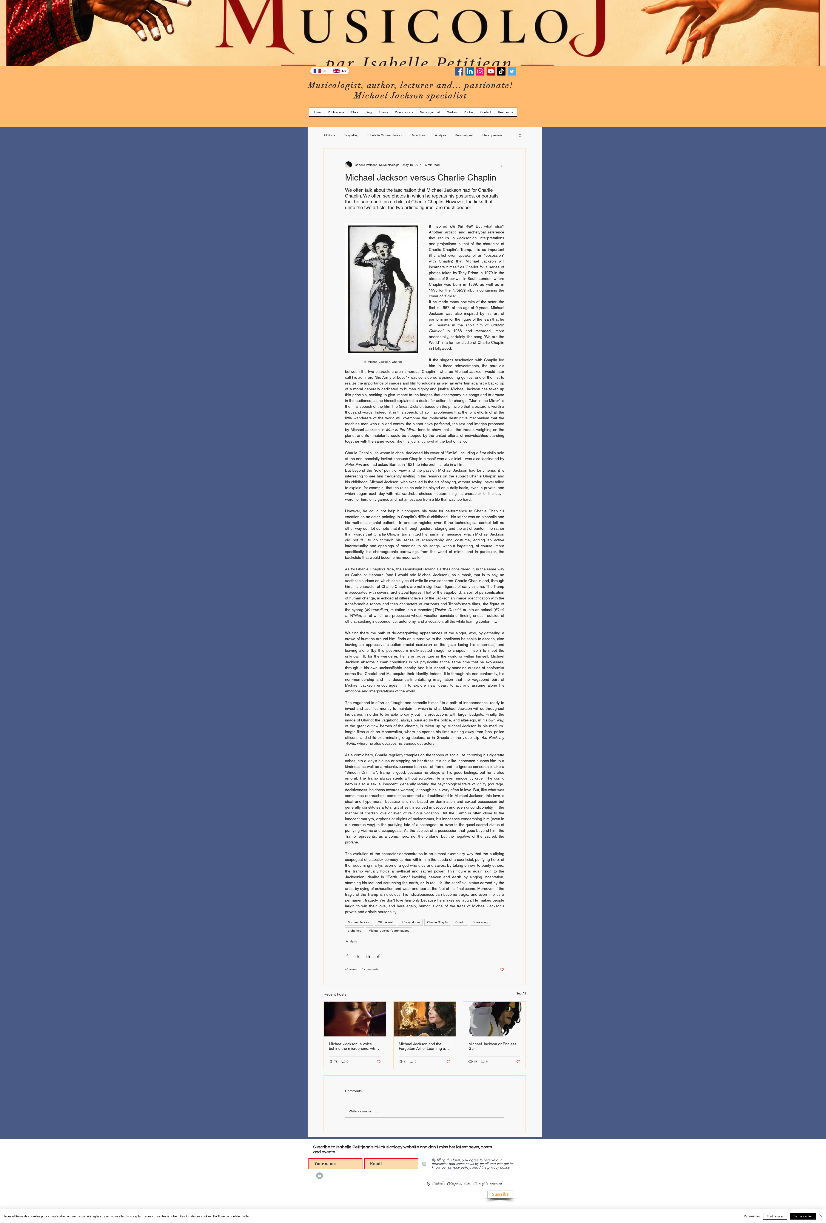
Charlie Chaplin (437, 922)
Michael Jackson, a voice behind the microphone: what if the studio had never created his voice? (353, 1046)
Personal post (464, 135)
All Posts (329, 135)
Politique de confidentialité (231, 1216)
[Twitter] (512, 71)
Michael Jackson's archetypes (389, 930)
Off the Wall (385, 922)
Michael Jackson (359, 922)
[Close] (820, 1216)
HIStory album (410, 922)
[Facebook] (459, 71)
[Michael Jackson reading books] (425, 1019)
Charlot (460, 922)
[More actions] (501, 164)
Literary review (492, 135)
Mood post (419, 135)
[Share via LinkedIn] (368, 956)
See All (521, 993)
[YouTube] (491, 71)
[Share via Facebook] (347, 956)
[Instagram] (480, 71)
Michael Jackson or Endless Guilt (492, 1046)
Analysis (440, 135)
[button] (383, 112)
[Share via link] (379, 956)
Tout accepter (802, 1216)
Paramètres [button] (752, 1216)
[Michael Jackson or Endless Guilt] (494, 1019)
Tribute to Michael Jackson (385, 135)
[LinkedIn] (469, 71)
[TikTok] (501, 71)
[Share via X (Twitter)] (358, 956)
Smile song (480, 922)
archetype (354, 930)
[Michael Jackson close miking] (355, 1019)
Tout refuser (775, 1216)
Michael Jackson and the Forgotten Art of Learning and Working (424, 1046)
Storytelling (351, 135)
